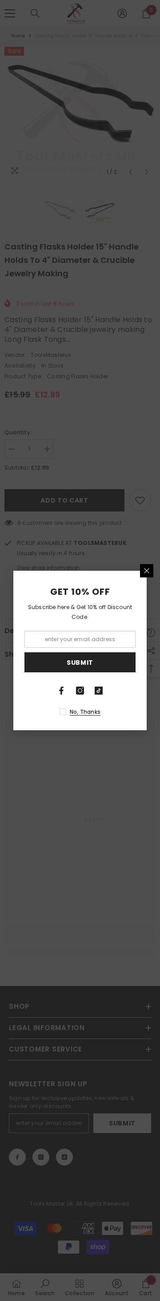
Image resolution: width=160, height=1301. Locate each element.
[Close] (146, 570)
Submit (80, 662)
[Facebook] (61, 690)
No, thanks (85, 712)
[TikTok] (98, 690)
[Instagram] (80, 690)
